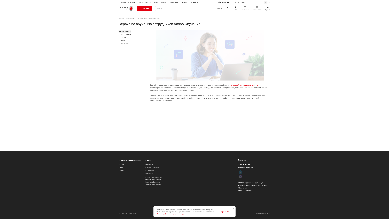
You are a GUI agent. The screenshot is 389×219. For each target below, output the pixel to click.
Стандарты (148, 173)
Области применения (152, 167)
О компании (148, 164)
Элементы (125, 44)
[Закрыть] (234, 208)
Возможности (125, 31)
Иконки (124, 41)
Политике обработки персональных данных (172, 214)
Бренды (121, 170)
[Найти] (227, 8)
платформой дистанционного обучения (245, 85)
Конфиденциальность (263, 213)
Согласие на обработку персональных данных (153, 178)
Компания (148, 160)
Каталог (121, 164)
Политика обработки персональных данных (152, 183)
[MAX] (240, 178)
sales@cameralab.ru (245, 167)
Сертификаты (149, 170)
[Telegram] (240, 173)
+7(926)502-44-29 (224, 2)
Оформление (126, 34)
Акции (121, 167)
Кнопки (123, 37)
